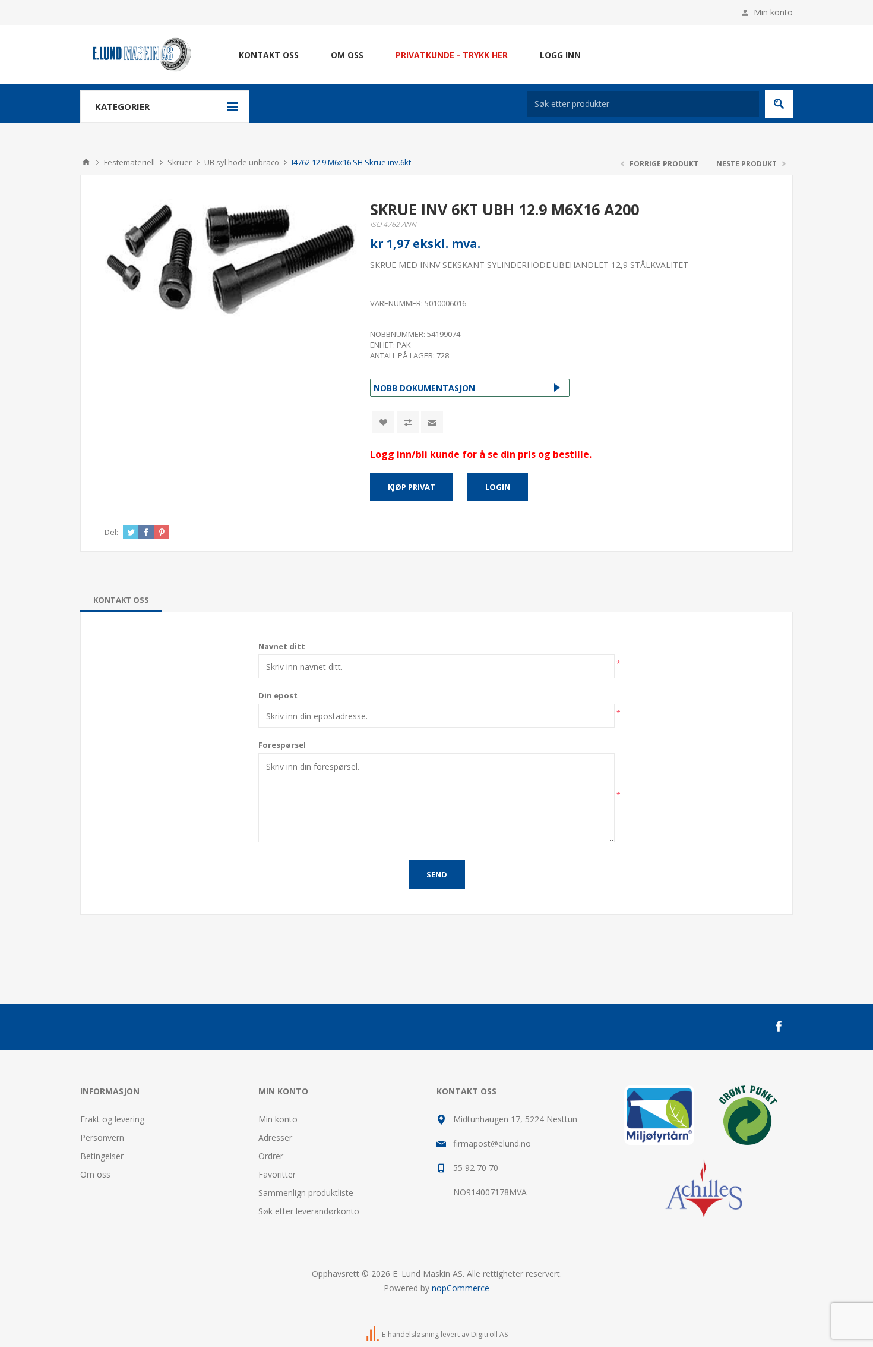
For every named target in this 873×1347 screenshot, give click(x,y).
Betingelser (102, 1156)
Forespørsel (282, 744)
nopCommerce (460, 1288)
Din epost (278, 695)
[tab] (121, 599)
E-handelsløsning (410, 1334)
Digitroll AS (489, 1334)
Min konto (773, 12)
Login (497, 486)
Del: (111, 532)
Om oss (95, 1174)
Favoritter (277, 1174)
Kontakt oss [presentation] (121, 599)
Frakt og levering (112, 1119)
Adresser (275, 1137)
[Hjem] (86, 162)
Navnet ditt (281, 646)
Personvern (102, 1137)
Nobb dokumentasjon (424, 388)
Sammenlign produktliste (305, 1192)
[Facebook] (778, 1026)
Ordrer (270, 1156)
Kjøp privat (411, 486)
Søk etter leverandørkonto (308, 1211)
